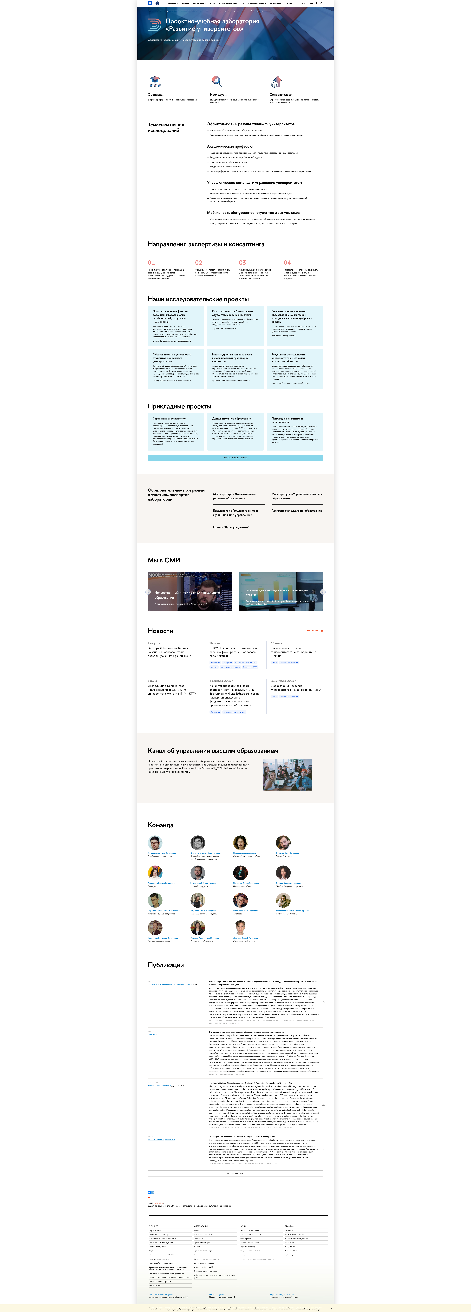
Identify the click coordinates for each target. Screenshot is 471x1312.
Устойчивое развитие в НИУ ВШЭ (162, 1238)
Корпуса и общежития (157, 1246)
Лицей (196, 1230)
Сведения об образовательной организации (166, 1273)
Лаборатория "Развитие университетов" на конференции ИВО (296, 688)
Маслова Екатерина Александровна (292, 910)
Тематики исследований (178, 3)
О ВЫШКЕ (153, 1226)
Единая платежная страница (160, 1281)
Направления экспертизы (203, 3)
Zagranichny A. (154, 1086)
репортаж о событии (289, 662)
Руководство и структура (159, 1234)
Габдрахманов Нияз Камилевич (162, 853)
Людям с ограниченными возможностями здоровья (169, 1277)
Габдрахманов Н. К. (185, 984)
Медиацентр (290, 1246)
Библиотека (289, 1230)
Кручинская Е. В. (169, 984)
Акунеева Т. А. (153, 1035)
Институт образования (260, 11)
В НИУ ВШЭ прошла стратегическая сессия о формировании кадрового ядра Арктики (233, 652)
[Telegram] (152, 1192)
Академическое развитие (250, 1251)
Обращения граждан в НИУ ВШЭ (162, 1255)
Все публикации (235, 1173)
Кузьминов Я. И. (154, 984)
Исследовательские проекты (231, 3)
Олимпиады (198, 1238)
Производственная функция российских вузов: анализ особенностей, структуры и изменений (170, 316)
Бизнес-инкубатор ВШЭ (203, 1267)
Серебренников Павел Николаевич (164, 910)
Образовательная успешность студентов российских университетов (172, 357)
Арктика (214, 667)
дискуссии (228, 662)
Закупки (152, 1251)
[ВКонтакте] (149, 1192)
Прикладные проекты (257, 3)
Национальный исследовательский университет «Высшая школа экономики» (183, 11)
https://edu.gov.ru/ (216, 1294)
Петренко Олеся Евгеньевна (246, 883)
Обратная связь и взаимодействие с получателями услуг (214, 1276)
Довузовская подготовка (204, 1234)
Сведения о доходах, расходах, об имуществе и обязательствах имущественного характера (168, 1268)
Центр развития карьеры (204, 1263)
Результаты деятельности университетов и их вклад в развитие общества (288, 357)
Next (323, 592)
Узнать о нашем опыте (235, 458)
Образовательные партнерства (206, 1271)
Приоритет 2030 (250, 667)
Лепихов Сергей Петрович (245, 938)
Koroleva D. (167, 1086)
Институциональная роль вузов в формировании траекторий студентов (232, 357)
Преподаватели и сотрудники (161, 1242)
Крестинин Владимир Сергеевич (163, 938)
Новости (288, 3)
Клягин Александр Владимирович (205, 853)
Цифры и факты (155, 1230)
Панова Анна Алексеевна (244, 853)
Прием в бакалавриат (202, 1242)
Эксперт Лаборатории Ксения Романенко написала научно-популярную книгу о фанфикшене (169, 652)
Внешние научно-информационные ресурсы (257, 1259)
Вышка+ (197, 1246)
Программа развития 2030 (245, 662)
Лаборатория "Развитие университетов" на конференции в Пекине (293, 652)
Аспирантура (199, 1255)
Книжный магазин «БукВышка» (297, 1238)
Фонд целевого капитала (159, 1259)
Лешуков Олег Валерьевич (288, 853)
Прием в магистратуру (203, 1251)
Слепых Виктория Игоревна (288, 883)
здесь (276, 1308)
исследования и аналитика (234, 712)
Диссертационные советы (250, 1242)
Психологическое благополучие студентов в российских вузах (232, 313)
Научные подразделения (234, 11)
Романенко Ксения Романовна (161, 883)
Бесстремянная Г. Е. (156, 1139)
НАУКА (243, 1226)
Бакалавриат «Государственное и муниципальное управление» (235, 512)
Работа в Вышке (155, 1285)
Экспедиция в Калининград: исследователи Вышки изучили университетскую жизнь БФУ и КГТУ (172, 689)
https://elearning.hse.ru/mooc (282, 1294)
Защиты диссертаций (248, 1246)
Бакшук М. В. (170, 1139)
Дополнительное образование (206, 1259)
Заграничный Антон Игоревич (203, 883)
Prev (148, 592)
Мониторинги (245, 1238)
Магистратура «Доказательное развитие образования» (234, 496)
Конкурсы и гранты (247, 1255)
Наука (275, 662)
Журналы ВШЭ (291, 1251)
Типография (289, 1242)
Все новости (313, 630)
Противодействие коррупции (161, 1263)
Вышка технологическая (230, 667)
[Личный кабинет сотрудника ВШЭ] (316, 3)
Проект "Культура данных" (231, 527)
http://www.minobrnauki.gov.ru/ (161, 1294)
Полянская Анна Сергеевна (245, 910)
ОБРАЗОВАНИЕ (201, 1226)
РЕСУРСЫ (289, 1226)
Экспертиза (215, 662)
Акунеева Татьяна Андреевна (203, 910)
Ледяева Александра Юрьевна (204, 938)
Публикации (275, 3)
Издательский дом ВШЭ (294, 1234)
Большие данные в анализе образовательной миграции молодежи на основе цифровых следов (292, 316)
